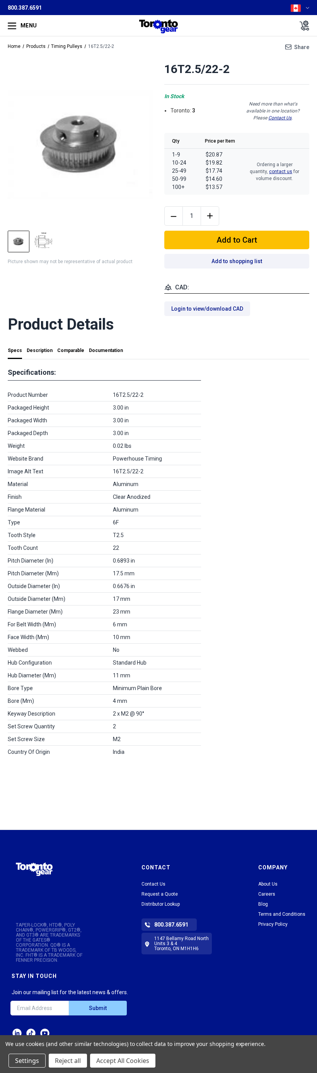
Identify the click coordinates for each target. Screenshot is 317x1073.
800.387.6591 (25, 8)
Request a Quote (159, 894)
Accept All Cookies (122, 1060)
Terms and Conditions (281, 914)
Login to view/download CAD (207, 309)
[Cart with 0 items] (302, 25)
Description (40, 350)
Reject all (68, 1060)
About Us (268, 884)
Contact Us (279, 118)
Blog (263, 904)
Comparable (70, 350)
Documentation (106, 350)
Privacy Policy (273, 924)
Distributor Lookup (160, 904)
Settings (27, 1060)
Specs (15, 350)
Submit (98, 1008)
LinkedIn (17, 1033)
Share (301, 47)
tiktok (31, 1033)
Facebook (44, 1033)
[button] (34, 878)
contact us (280, 171)
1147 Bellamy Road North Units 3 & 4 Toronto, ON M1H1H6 (181, 943)
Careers (266, 894)
